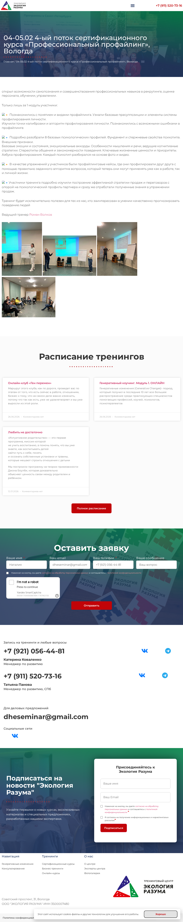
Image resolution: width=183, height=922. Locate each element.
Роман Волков (40, 214)
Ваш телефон (104, 558)
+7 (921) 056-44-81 (34, 651)
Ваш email (58, 558)
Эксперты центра (94, 868)
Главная (9, 61)
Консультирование (13, 868)
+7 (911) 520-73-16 (169, 5)
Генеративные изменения (17, 863)
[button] (132, 5)
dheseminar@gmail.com (46, 717)
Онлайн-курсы (51, 873)
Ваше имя (14, 558)
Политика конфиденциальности (22, 917)
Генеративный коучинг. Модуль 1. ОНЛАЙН (132, 383)
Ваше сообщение (150, 558)
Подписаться (113, 828)
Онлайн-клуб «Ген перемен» (29, 383)
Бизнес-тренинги (52, 868)
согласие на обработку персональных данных (65, 573)
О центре (89, 863)
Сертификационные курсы (58, 863)
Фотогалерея (92, 873)
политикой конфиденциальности (124, 573)
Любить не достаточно (25, 432)
